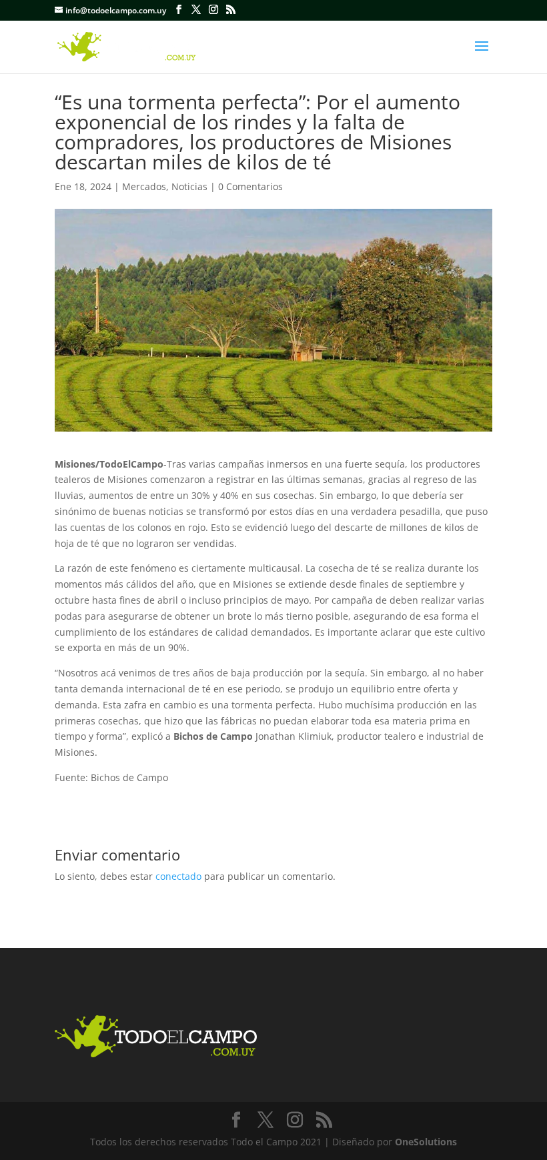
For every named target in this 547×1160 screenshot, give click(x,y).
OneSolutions (426, 1141)
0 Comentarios (250, 186)
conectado (178, 876)
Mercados (144, 186)
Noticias (189, 186)
